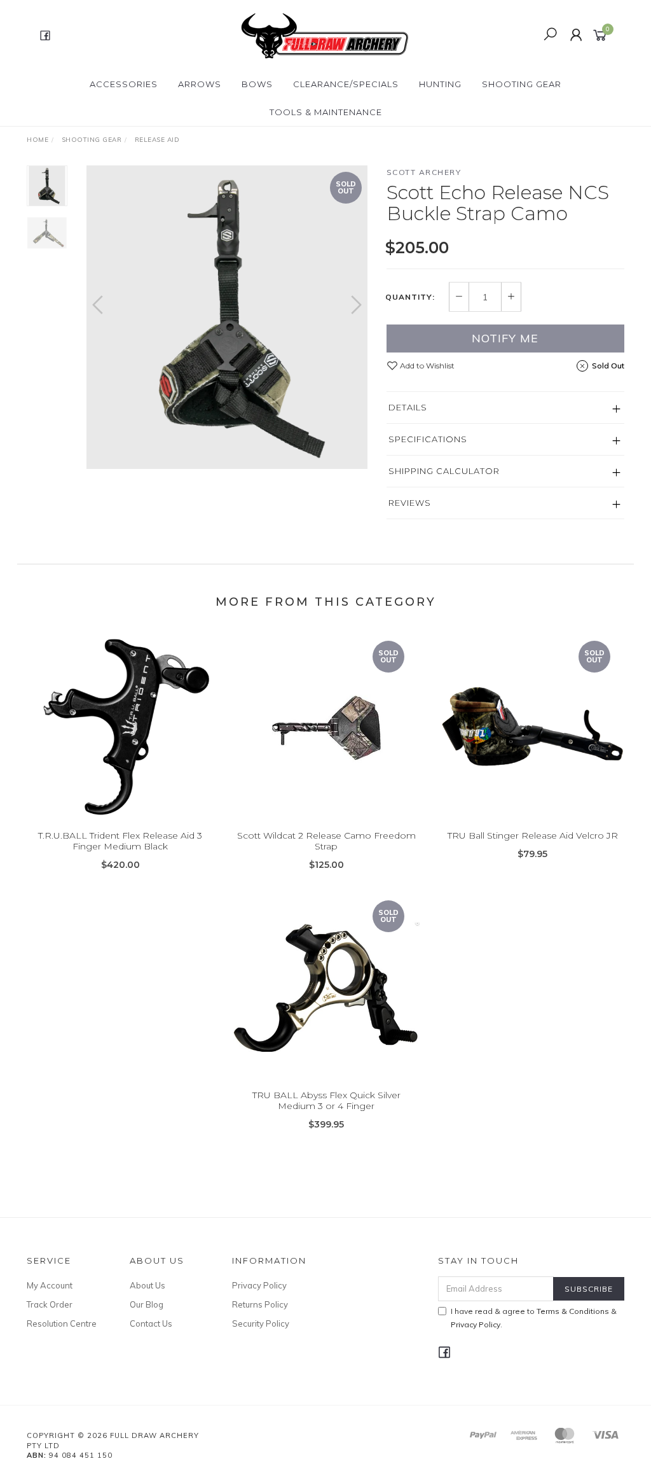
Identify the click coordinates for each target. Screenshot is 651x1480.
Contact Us (151, 1323)
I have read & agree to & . (534, 1317)
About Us (147, 1285)
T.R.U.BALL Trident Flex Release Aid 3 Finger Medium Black (120, 841)
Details (407, 407)
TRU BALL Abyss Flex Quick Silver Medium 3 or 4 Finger (326, 1100)
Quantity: (410, 297)
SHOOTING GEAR (521, 84)
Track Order (49, 1304)
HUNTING (440, 84)
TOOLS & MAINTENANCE (326, 112)
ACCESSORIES (124, 84)
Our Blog (146, 1304)
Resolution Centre (62, 1323)
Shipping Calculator (444, 471)
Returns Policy (260, 1304)
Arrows (199, 84)
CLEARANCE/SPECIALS (346, 84)
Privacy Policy (259, 1285)
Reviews (409, 503)
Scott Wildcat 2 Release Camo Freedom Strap (326, 841)
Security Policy (260, 1323)
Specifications (427, 439)
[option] (226, 317)
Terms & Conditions (573, 1311)
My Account (49, 1285)
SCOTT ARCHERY (424, 172)
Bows (257, 84)
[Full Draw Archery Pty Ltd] (324, 34)
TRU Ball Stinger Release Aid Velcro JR (533, 835)
